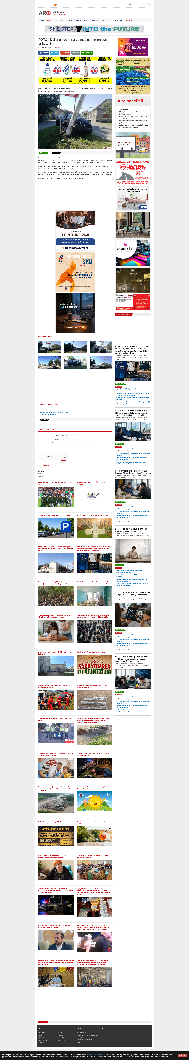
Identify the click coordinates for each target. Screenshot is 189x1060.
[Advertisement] (75, 195)
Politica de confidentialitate (84, 1039)
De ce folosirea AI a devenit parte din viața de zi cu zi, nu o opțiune (131, 530)
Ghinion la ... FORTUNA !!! (48, 414)
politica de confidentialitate (96, 1055)
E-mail (57, 439)
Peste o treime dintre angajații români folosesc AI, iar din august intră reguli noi (133, 472)
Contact (79, 1042)
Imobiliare (128, 20)
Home (42, 20)
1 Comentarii (59, 47)
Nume (57, 435)
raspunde (41, 476)
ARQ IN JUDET (106, 20)
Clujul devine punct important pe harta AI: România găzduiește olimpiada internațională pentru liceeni (131, 659)
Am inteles (182, 1055)
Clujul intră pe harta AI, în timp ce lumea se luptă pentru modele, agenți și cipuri (132, 593)
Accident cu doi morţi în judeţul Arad (51, 410)
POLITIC (69, 20)
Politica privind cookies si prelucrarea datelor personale (87, 1036)
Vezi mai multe (146, 1022)
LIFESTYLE (118, 20)
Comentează (44, 152)
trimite (63, 462)
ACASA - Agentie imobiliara (47, 1043)
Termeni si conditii (82, 1032)
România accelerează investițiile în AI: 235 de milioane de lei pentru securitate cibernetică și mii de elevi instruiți (132, 413)
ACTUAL (78, 20)
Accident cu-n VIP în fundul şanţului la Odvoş (54, 412)
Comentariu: (55, 442)
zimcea (41, 471)
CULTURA (95, 20)
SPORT (86, 20)
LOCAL (60, 20)
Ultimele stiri (51, 20)
